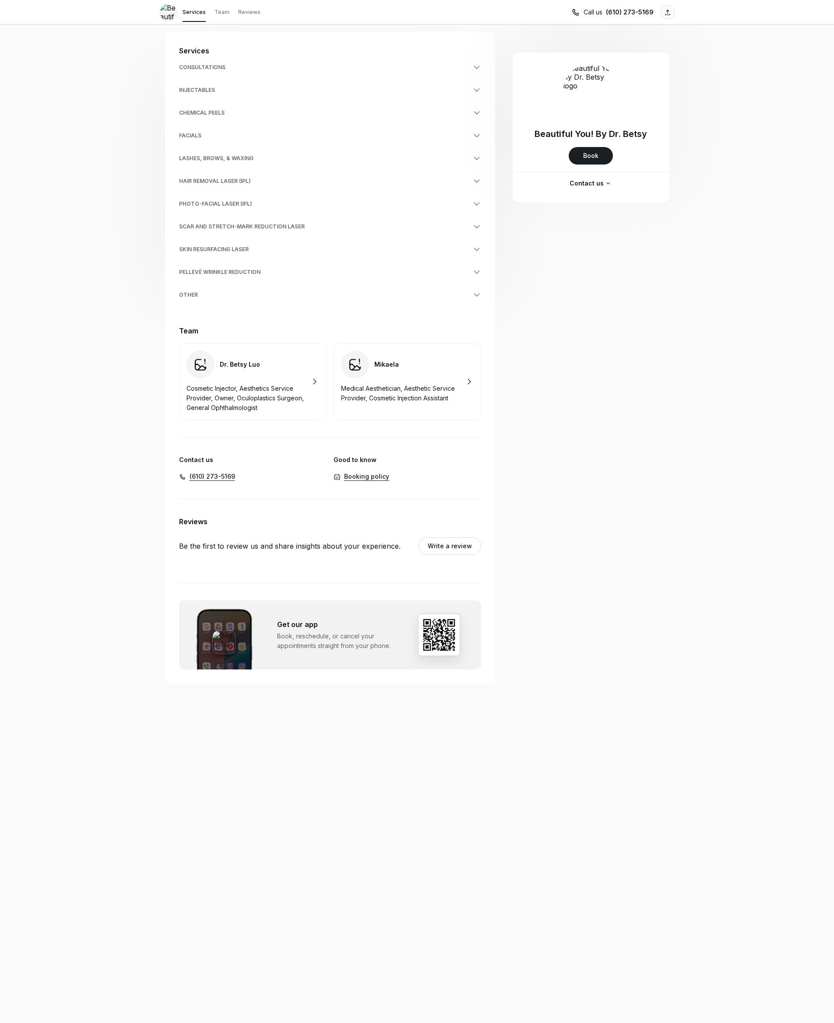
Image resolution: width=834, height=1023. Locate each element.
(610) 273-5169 (630, 12)
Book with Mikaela (407, 381)
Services (194, 12)
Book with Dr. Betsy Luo (252, 381)
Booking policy (366, 476)
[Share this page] (668, 12)
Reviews (249, 12)
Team (222, 12)
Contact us (587, 183)
